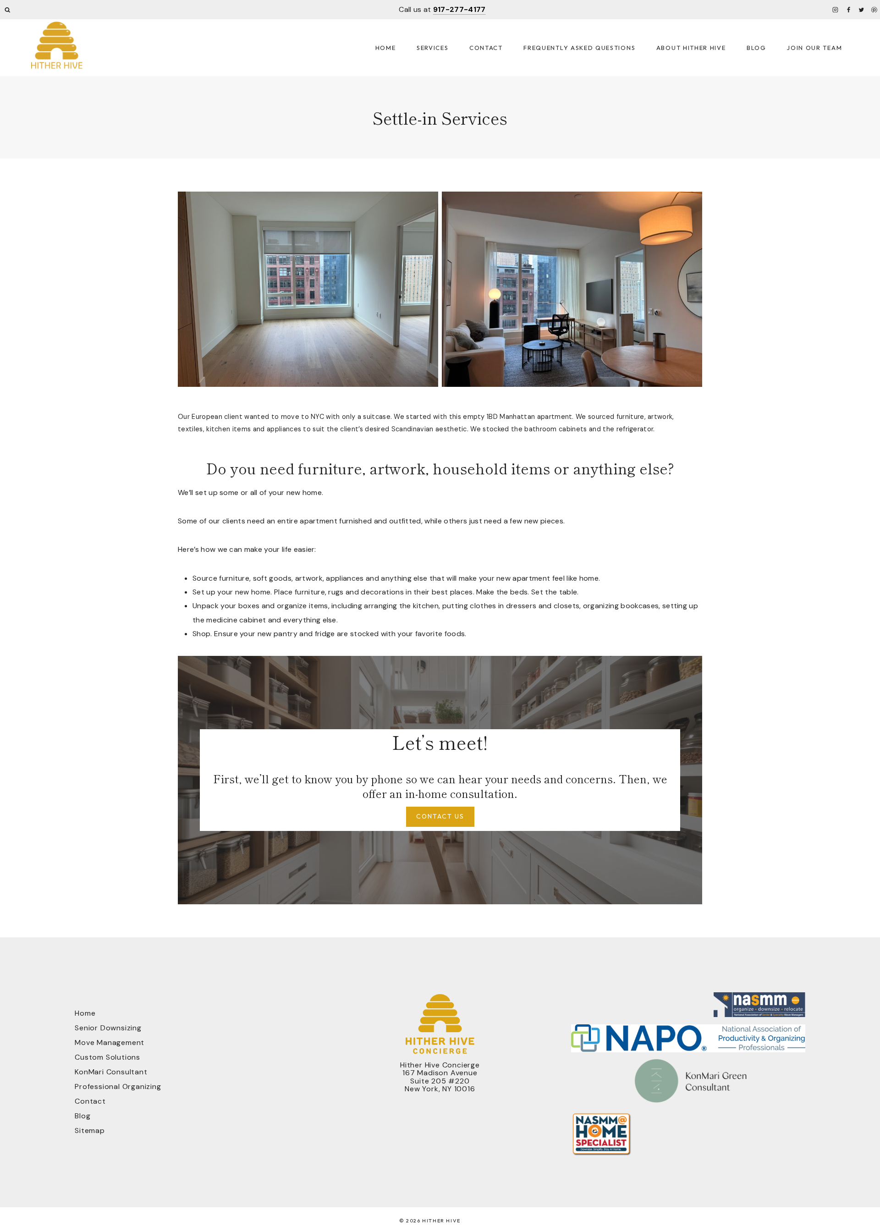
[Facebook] (848, 10)
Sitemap (90, 1130)
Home (385, 47)
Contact (486, 47)
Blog (756, 47)
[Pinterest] (874, 10)
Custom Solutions (107, 1057)
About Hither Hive (691, 47)
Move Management (109, 1042)
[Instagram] (836, 10)
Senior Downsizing (108, 1028)
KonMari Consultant (111, 1072)
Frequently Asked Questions (579, 47)
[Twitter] (861, 10)
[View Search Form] (7, 10)
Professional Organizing (118, 1086)
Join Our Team (814, 47)
